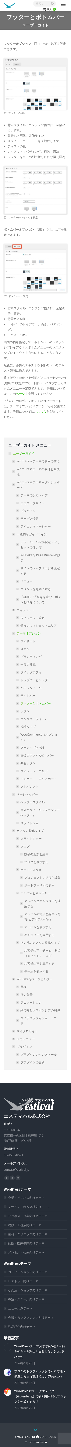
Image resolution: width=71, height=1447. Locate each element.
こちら (41, 411)
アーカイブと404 (32, 748)
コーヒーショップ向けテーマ (28, 1272)
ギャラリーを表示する (39, 935)
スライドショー (31, 823)
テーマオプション (29, 633)
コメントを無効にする (35, 589)
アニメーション (31, 1002)
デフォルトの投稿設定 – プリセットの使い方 (40, 544)
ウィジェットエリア (34, 771)
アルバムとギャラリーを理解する (42, 903)
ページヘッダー (27, 794)
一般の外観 (28, 664)
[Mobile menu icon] (63, 5)
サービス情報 (29, 519)
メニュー (26, 581)
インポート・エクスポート (38, 779)
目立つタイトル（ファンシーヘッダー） (40, 812)
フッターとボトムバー (35, 703)
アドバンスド (29, 786)
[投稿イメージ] (7, 1347)
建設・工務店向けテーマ (24, 1225)
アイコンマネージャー (35, 526)
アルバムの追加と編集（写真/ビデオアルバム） (42, 916)
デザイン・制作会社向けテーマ (29, 1207)
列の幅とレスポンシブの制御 (40, 1010)
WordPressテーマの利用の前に (38, 461)
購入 (51, 9)
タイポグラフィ (31, 672)
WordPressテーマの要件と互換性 (38, 471)
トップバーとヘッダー (35, 680)
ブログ (25, 846)
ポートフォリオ (31, 870)
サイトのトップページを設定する (40, 571)
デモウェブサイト (32, 503)
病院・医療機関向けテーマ (26, 1243)
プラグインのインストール (38, 1054)
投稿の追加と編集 (36, 854)
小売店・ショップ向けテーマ (28, 1290)
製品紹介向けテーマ (21, 1327)
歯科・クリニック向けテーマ (28, 1234)
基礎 (23, 987)
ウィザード (28, 641)
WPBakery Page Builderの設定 (40, 557)
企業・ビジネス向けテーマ (26, 1198)
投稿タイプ (28, 727)
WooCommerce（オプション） (38, 737)
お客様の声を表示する (39, 963)
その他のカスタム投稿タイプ (40, 943)
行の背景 (26, 995)
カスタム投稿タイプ (30, 831)
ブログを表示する (36, 862)
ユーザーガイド (23, 453)
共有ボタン (28, 763)
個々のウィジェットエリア (38, 625)
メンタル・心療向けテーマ (26, 1252)
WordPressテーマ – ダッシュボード (38, 485)
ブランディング (31, 657)
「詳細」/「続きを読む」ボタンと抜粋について (40, 599)
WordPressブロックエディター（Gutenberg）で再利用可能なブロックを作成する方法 (40, 1396)
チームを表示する (36, 971)
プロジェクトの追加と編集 (42, 877)
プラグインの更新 (32, 1062)
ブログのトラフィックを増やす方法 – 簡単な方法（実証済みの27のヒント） (40, 1374)
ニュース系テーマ (20, 1308)
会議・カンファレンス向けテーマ (31, 1317)
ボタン (25, 711)
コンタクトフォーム (34, 719)
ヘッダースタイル (32, 802)
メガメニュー (26, 1039)
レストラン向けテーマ (23, 1281)
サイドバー (28, 695)
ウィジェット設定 (32, 618)
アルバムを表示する (37, 927)
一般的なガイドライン (32, 534)
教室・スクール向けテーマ (26, 1299)
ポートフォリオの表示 (39, 885)
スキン (25, 649)
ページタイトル (31, 688)
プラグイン (28, 511)
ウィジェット (26, 610)
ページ (20, 394)
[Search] (52, 4)
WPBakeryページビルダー (35, 979)
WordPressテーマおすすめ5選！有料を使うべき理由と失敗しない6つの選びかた (39, 1351)
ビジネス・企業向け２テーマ (28, 1216)
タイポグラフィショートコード (40, 1020)
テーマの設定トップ (34, 495)
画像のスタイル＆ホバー (37, 755)
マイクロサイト (27, 1031)
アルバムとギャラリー (35, 893)
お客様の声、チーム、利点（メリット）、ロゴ (42, 953)
